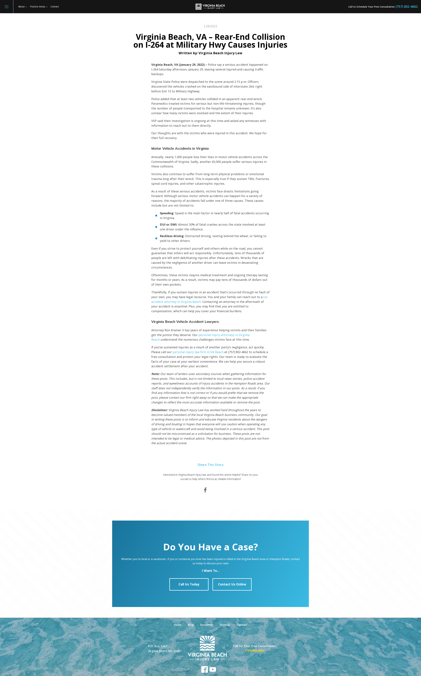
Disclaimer (206, 625)
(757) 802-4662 (407, 6)
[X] (216, 490)
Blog (191, 625)
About (21, 6)
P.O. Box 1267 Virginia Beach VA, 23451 (165, 648)
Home (177, 625)
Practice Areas (37, 6)
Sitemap (225, 625)
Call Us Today (189, 584)
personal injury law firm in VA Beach (198, 352)
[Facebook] (205, 490)
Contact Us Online (232, 584)
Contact (54, 6)
